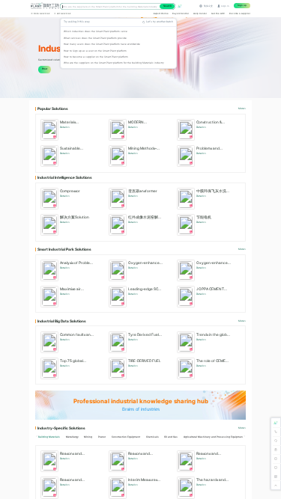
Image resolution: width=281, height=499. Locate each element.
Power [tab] (102, 436)
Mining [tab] (88, 436)
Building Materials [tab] (49, 436)
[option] (118, 31)
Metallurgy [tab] (72, 436)
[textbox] (110, 6)
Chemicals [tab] (152, 436)
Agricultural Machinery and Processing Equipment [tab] (214, 436)
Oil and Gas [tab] (171, 436)
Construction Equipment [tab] (126, 436)
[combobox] (117, 5)
